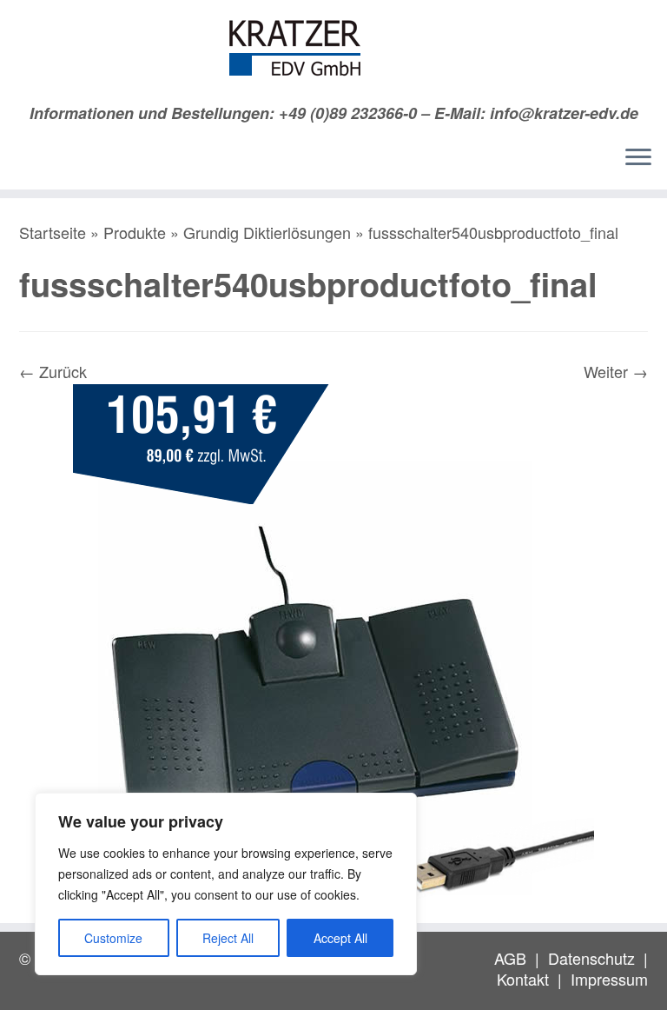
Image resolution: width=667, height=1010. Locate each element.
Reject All (228, 938)
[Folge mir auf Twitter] (60, 161)
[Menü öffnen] (638, 158)
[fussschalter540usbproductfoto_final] (333, 641)
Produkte (134, 232)
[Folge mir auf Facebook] (87, 161)
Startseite (52, 232)
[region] (226, 884)
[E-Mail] (33, 161)
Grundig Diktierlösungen (267, 232)
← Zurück (53, 371)
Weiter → (616, 371)
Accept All (340, 938)
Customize (113, 938)
